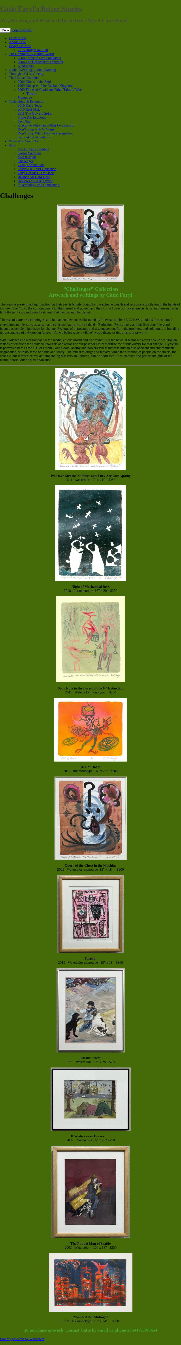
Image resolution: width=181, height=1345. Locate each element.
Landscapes (26, 66)
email (103, 1330)
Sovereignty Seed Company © (39, 185)
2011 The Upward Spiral (35, 113)
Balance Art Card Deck (34, 177)
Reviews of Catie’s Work (35, 181)
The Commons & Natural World (31, 54)
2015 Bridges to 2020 (33, 50)
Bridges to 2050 (20, 46)
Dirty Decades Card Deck (36, 173)
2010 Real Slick (29, 109)
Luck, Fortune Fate (31, 165)
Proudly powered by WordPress (22, 1339)
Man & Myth (27, 157)
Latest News (17, 38)
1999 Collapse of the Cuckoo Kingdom (45, 86)
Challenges (25, 161)
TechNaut (24, 121)
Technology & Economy (26, 101)
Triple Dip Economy (32, 117)
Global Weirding (29, 153)
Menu (5, 30)
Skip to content (21, 30)
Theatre (31, 93)
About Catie (17, 42)
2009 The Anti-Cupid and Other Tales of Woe (50, 89)
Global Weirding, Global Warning (32, 70)
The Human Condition (24, 78)
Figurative (25, 97)
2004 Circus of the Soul (34, 82)
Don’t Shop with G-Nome (36, 129)
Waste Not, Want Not (24, 141)
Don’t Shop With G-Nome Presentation (45, 133)
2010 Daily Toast (30, 105)
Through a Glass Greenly (26, 74)
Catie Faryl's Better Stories (41, 9)
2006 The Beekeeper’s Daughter (40, 62)
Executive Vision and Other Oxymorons (46, 125)
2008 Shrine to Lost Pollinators (39, 58)
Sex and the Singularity (34, 137)
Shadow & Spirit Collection (37, 169)
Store (12, 145)
